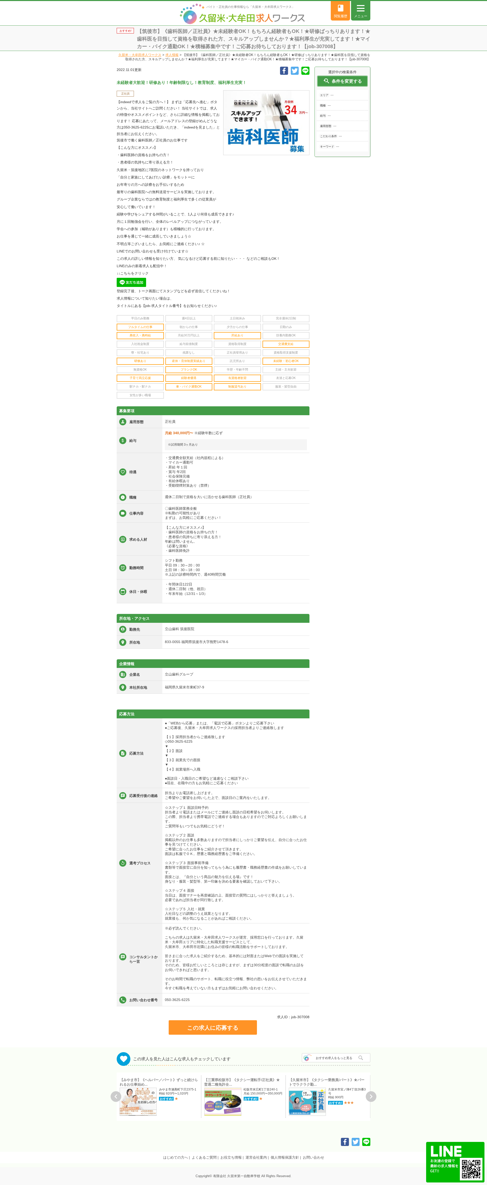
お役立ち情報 (231, 1157)
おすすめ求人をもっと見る (334, 1058)
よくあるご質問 (204, 1157)
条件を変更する (342, 81)
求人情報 (172, 55)
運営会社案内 (256, 1157)
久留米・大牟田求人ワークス (139, 55)
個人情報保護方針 (285, 1157)
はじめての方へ (175, 1157)
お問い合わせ (313, 1157)
